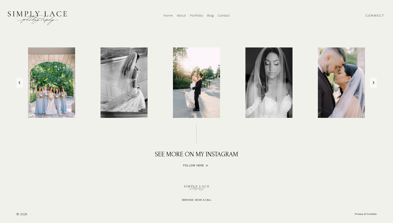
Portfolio (196, 15)
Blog (210, 15)
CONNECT (375, 15)
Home (168, 15)
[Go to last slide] (19, 83)
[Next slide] (373, 83)
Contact (224, 15)
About (181, 15)
